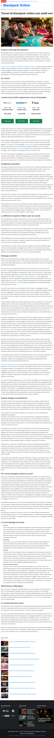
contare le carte (28, 144)
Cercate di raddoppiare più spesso (10, 364)
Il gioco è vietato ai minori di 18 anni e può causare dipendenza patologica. (22, 1)
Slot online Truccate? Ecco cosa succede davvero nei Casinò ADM (24, 659)
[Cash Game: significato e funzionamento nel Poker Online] (4, 655)
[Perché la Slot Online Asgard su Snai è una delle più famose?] (4, 695)
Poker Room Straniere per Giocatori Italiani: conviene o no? (22, 688)
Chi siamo (16, 735)
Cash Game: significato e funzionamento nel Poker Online (22, 653)
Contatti (21, 735)
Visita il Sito (7, 121)
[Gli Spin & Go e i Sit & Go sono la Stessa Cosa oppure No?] (4, 672)
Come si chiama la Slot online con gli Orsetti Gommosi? (21, 664)
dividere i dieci (9, 329)
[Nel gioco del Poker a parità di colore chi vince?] (4, 649)
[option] (45, 716)
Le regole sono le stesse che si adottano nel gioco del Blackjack (18, 66)
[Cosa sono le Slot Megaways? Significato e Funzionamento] (4, 643)
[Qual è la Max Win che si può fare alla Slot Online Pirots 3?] (4, 684)
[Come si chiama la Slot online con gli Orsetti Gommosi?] (4, 666)
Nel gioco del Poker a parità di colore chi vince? (19, 647)
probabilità (24, 380)
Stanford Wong (37, 597)
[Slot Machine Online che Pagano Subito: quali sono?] (4, 678)
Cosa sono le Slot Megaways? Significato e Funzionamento (22, 641)
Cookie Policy (41, 735)
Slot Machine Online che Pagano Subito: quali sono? (21, 676)
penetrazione (20, 148)
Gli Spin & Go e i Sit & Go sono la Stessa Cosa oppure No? (22, 670)
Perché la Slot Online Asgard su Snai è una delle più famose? (22, 694)
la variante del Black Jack (30, 276)
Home (4, 9)
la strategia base (9, 144)
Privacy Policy (33, 735)
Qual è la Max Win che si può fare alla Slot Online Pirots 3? (22, 682)
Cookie (26, 735)
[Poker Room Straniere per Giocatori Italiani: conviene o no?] (4, 690)
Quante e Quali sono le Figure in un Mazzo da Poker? (44, 720)
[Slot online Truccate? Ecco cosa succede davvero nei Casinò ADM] (4, 660)
